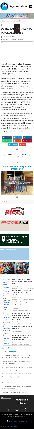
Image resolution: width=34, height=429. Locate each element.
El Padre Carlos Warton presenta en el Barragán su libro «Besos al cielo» (22, 281)
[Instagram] (25, 409)
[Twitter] (17, 409)
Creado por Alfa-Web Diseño (9, 426)
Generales (25, 299)
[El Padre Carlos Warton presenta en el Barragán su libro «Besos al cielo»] (6, 284)
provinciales (28, 310)
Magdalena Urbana (18, 6)
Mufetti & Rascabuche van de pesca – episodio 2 (15, 392)
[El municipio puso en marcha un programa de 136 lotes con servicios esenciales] (6, 340)
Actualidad (14, 288)
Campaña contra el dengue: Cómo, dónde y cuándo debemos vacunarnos (22, 304)
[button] (30, 6)
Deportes (17, 18)
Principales (13, 39)
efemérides (26, 324)
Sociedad (21, 39)
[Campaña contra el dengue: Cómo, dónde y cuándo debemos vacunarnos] (6, 306)
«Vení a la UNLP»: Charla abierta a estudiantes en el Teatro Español (22, 293)
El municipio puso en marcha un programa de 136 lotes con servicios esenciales (21, 337)
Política (20, 344)
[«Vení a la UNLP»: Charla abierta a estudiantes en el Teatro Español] (6, 295)
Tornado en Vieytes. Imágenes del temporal (13, 383)
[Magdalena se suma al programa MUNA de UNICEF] (6, 329)
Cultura (20, 288)
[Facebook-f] (8, 409)
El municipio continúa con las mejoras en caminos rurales (17, 367)
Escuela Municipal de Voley (15, 132)
